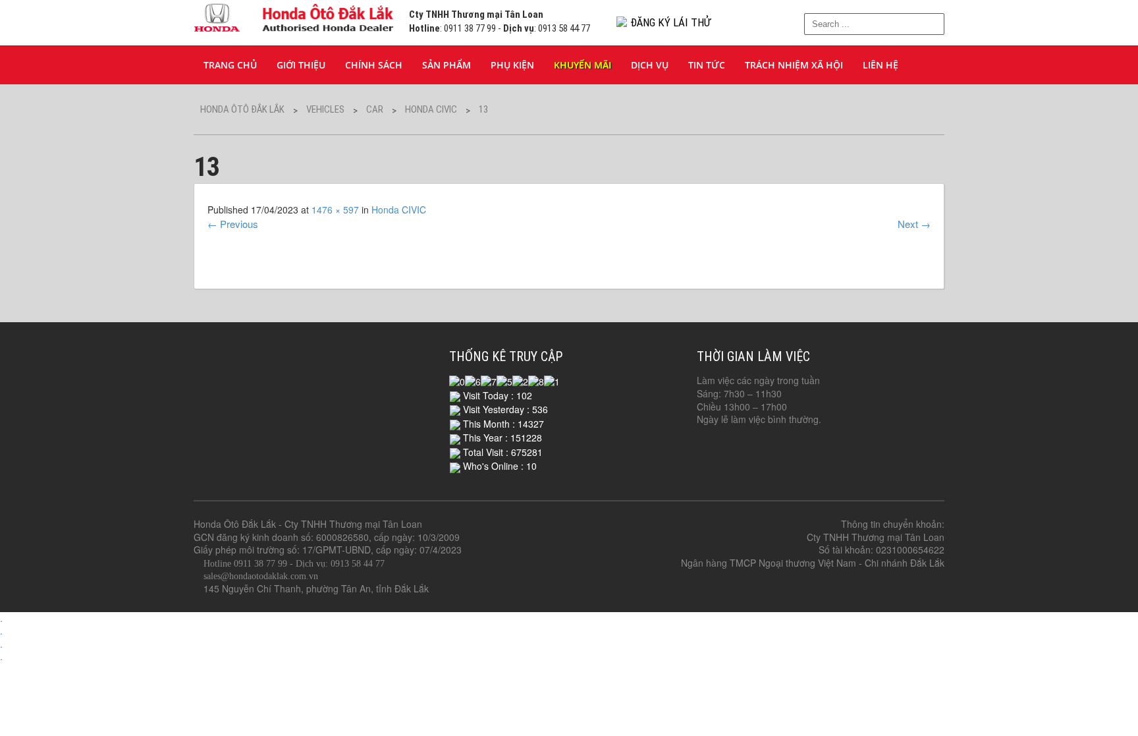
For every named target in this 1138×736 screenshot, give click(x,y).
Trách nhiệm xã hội (794, 65)
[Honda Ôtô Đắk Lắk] (295, 15)
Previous (232, 224)
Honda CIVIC (398, 209)
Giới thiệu (301, 65)
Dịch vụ (649, 65)
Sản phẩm (446, 65)
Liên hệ (880, 65)
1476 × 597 (335, 209)
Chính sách (373, 65)
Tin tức (706, 65)
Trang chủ (230, 65)
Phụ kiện (512, 65)
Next (914, 224)
